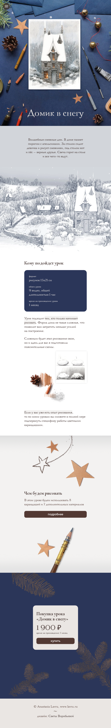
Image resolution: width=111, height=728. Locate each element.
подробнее (55, 514)
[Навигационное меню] (6, 6)
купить (55, 641)
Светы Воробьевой (61, 716)
